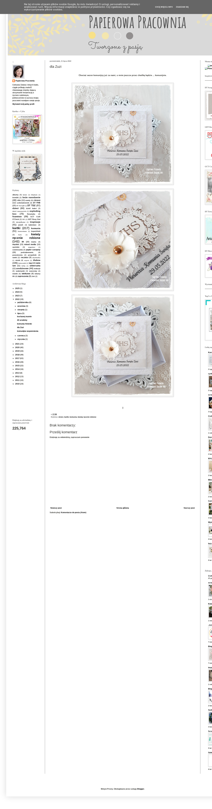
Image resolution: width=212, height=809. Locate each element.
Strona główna (122, 508)
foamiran (17, 216)
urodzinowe (22, 268)
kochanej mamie (24, 316)
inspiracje (35, 222)
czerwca (21, 336)
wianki (15, 274)
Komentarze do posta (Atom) (73, 512)
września (21, 306)
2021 (17, 344)
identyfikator (20, 222)
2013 (17, 373)
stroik (17, 260)
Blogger (140, 789)
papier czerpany (33, 250)
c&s (19, 200)
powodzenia (17, 255)
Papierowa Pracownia (25, 81)
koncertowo (22, 231)
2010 (17, 384)
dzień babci (31, 208)
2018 (17, 355)
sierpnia (21, 310)
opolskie (15, 247)
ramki (14, 257)
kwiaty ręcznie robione (87, 417)
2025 (17, 288)
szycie (26, 260)
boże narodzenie (31, 197)
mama (33, 242)
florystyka (31, 214)
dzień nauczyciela (19, 211)
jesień (20, 225)
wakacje (37, 268)
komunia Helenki (24, 324)
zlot (33, 276)
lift (23, 242)
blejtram (34, 195)
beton (25, 195)
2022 (17, 299)
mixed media (30, 244)
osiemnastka (17, 250)
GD (23, 219)
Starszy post (189, 508)
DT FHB (36, 203)
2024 (17, 292)
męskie (15, 244)
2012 (17, 376)
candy (27, 200)
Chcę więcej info (164, 7)
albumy (15, 195)
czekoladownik (23, 203)
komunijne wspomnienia (27, 331)
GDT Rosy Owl (34, 219)
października (23, 302)
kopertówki (35, 231)
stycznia (21, 339)
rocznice (24, 257)
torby (23, 266)
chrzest (37, 200)
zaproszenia (23, 276)
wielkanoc (26, 274)
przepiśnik (32, 255)
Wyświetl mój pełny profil (23, 104)
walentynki (20, 271)
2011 (17, 380)
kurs (20, 235)
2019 (17, 351)
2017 (17, 358)
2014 (17, 369)
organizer (31, 247)
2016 (17, 362)
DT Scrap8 (20, 206)
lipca (19, 313)
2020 (17, 347)
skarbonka (36, 257)
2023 (17, 296)
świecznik (22, 263)
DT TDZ (31, 205)
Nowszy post (56, 508)
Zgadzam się (182, 7)
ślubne (36, 260)
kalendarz (32, 225)
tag (30, 263)
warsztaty (33, 271)
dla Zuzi (20, 327)
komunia (73, 417)
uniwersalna (35, 266)
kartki (66, 417)
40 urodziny (22, 320)
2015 (17, 366)
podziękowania (27, 252)
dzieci (61, 417)
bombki (15, 197)
